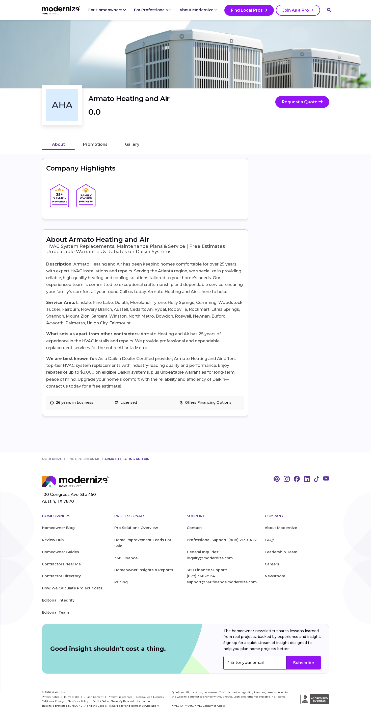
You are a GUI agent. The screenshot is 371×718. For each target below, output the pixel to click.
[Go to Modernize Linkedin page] (307, 479)
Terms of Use (72, 697)
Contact (194, 527)
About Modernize (197, 9)
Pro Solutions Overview (136, 527)
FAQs (270, 540)
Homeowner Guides (60, 552)
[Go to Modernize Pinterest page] (277, 479)
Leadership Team (281, 552)
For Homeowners (105, 9)
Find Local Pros (247, 10)
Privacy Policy (116, 705)
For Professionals (151, 9)
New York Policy (78, 701)
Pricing (121, 582)
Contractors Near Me (61, 564)
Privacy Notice (51, 697)
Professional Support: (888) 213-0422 (222, 540)
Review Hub (53, 540)
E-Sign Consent (94, 697)
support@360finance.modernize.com (222, 582)
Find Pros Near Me (83, 459)
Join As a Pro (295, 10)
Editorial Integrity (58, 600)
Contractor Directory (61, 576)
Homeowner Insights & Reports (143, 570)
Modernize (52, 459)
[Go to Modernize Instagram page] (287, 479)
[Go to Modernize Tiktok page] (316, 479)
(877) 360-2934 (201, 576)
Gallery (132, 144)
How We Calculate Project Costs (72, 588)
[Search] (329, 10)
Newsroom (275, 576)
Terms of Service (141, 705)
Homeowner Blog (58, 527)
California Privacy (53, 701)
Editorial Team (55, 612)
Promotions (95, 144)
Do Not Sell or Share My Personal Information (121, 701)
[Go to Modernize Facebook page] (297, 479)
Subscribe (303, 662)
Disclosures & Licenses (150, 697)
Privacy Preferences (120, 697)
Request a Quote (300, 102)
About (58, 144)
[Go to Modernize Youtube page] (326, 479)
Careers (272, 564)
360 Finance (126, 558)
